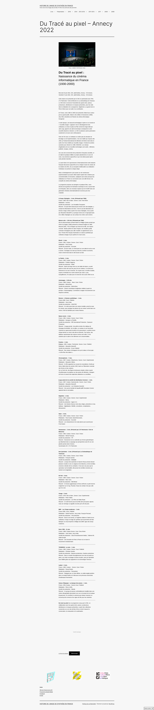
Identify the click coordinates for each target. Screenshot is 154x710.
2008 (112, 11)
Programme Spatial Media (46, 692)
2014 (75, 11)
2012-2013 (82, 11)
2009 (106, 11)
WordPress (111, 703)
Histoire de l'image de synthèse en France (56, 6)
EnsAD (41, 695)
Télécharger (74, 653)
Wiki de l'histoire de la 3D (46, 690)
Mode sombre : (147, 708)
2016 (69, 11)
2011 (99, 11)
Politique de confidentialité (89, 703)
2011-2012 (91, 11)
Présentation (60, 11)
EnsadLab (42, 693)
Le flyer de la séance (63, 653)
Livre (51, 11)
